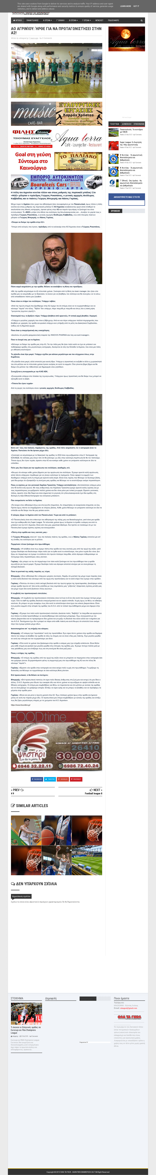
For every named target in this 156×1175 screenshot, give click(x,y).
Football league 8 (93, 793)
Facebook (38, 779)
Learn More (125, 6)
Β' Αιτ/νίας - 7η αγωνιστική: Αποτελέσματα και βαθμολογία (131, 157)
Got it (136, 6)
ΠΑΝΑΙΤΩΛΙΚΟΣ (32, 20)
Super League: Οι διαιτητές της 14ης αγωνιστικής (131, 143)
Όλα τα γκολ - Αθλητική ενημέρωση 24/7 (77, 1172)
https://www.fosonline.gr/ (20, 705)
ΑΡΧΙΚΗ (18, 20)
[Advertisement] (29, 972)
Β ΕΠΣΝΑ (73, 20)
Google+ (64, 779)
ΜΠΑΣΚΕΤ (99, 20)
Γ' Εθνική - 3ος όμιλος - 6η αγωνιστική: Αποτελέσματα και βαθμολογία (131, 183)
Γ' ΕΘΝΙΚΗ (60, 20)
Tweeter (51, 779)
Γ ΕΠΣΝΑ (86, 20)
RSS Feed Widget (126, 117)
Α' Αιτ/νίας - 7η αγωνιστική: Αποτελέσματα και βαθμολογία (131, 170)
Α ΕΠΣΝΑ (47, 20)
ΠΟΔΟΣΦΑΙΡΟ (113, 20)
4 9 (12, 793)
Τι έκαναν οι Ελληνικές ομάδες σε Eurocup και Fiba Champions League (26, 1030)
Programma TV (84, 1042)
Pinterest (77, 779)
